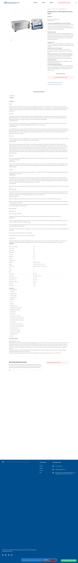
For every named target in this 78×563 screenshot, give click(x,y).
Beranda (35, 2)
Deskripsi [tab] (11, 97)
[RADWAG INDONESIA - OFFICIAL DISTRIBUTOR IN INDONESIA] (11, 3)
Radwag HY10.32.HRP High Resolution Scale (55, 84)
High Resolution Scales (63, 8)
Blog (40, 472)
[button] (75, 3)
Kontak (51, 2)
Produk (43, 2)
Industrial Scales (54, 8)
